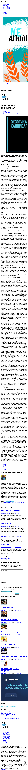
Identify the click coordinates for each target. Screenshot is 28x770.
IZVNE (4, 12)
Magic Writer (6, 4)
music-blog (6, 9)
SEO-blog (5, 6)
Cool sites (5, 15)
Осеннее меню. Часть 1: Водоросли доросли (12, 510)
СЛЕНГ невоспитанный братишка (14, 656)
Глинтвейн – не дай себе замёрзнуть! (10, 670)
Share (4, 463)
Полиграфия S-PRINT (6, 713)
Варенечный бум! (7, 607)
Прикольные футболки (6, 712)
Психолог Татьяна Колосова (8, 714)
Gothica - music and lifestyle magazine (10, 718)
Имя (2, 580)
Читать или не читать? (9, 620)
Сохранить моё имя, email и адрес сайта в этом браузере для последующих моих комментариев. (13, 588)
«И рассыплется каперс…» (11, 632)
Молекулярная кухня (9, 644)
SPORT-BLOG (6, 7)
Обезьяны (18, 502)
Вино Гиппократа (5, 544)
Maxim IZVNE (4, 481)
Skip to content (4, 83)
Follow (5, 85)
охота (22, 502)
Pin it (4, 468)
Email (2, 582)
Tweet (4, 464)
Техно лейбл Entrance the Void (8, 717)
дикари (6, 502)
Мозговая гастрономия (7, 534)
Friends (5, 13)
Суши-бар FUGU (4, 715)
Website (3, 585)
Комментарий (4, 568)
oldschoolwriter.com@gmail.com (8, 706)
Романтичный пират (6, 523)
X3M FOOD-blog (7, 11)
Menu (2, 85)
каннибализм (11, 502)
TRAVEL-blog (6, 8)
